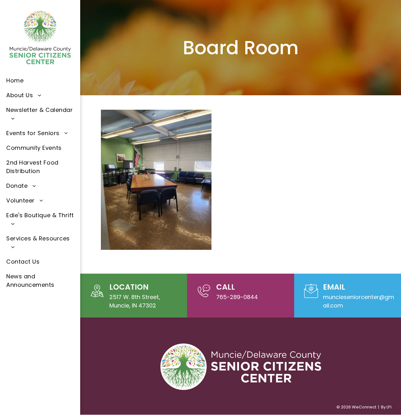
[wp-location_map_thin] (97, 298)
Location (128, 287)
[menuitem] (40, 80)
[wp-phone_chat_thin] (204, 298)
